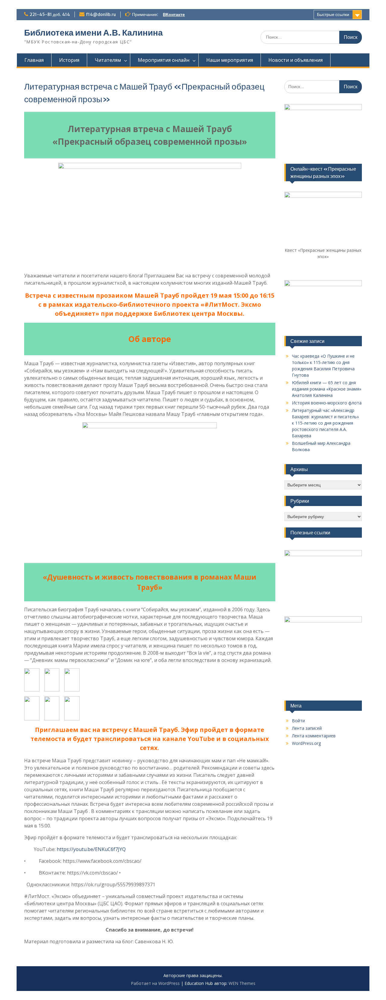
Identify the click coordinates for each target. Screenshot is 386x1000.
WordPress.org (306, 743)
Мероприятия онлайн (163, 60)
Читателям (108, 60)
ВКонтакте (174, 14)
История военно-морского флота (327, 403)
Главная (34, 60)
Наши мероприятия (229, 60)
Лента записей (307, 728)
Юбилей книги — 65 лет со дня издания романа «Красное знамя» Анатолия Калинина (326, 389)
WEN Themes (242, 983)
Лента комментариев (314, 736)
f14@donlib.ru (101, 14)
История (69, 60)
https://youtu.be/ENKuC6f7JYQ (91, 849)
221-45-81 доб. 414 (50, 14)
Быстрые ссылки (333, 14)
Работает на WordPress (155, 983)
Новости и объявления (295, 60)
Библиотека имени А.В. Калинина (93, 32)
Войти (298, 720)
